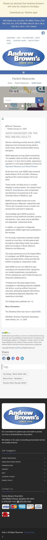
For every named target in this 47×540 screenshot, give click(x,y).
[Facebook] (43, 33)
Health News (13, 106)
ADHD (37, 142)
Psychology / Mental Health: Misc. (15, 374)
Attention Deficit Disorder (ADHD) (14, 383)
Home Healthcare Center (11, 462)
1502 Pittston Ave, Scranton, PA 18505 (18, 20)
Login (9, 43)
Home (10, 83)
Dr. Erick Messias (17, 190)
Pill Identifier (28, 38)
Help (18, 38)
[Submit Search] (39, 100)
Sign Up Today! (33, 40)
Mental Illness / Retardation (12, 378)
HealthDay (17, 348)
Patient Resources (22, 83)
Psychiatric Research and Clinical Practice (21, 166)
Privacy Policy (7, 480)
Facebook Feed (7, 465)
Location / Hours (19, 40)
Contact (5, 469)
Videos (27, 106)
